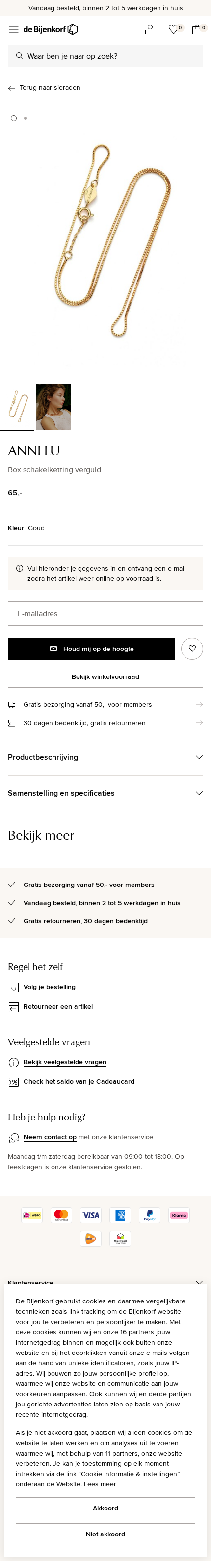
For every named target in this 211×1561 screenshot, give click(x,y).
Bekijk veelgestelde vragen (65, 1062)
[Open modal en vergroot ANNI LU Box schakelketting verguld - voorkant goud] (105, 241)
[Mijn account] (150, 29)
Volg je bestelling (50, 986)
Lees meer (100, 1484)
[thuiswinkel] (120, 1244)
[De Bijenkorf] (51, 29)
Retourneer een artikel (58, 1006)
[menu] (14, 29)
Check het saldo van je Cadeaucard (79, 1081)
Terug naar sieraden (50, 87)
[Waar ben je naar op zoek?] (19, 56)
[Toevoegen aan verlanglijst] (192, 649)
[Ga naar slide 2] (25, 118)
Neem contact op (50, 1137)
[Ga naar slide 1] (14, 118)
